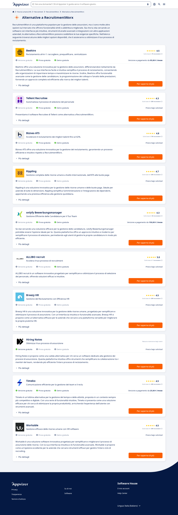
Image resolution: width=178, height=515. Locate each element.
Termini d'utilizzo (19, 499)
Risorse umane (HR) (24, 12)
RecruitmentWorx (52, 12)
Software (68, 493)
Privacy (15, 489)
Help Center (122, 493)
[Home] (13, 12)
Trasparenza (17, 494)
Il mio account (123, 488)
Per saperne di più (145, 83)
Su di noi (68, 488)
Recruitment (38, 12)
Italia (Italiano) (131, 505)
